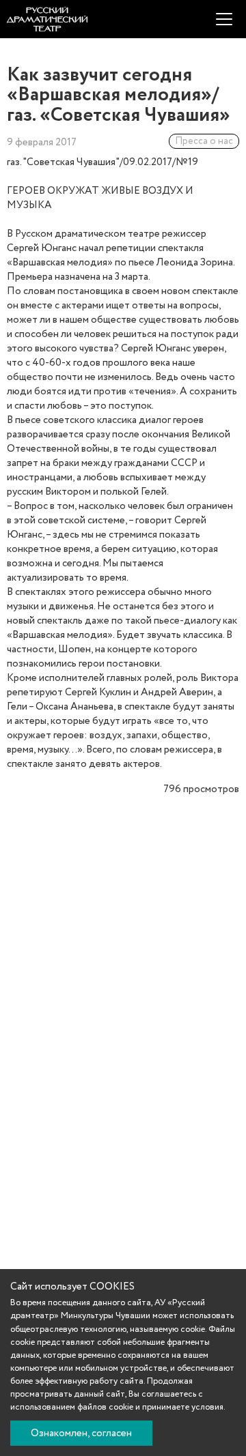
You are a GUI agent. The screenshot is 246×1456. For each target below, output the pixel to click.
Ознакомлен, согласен (81, 1433)
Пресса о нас (204, 141)
